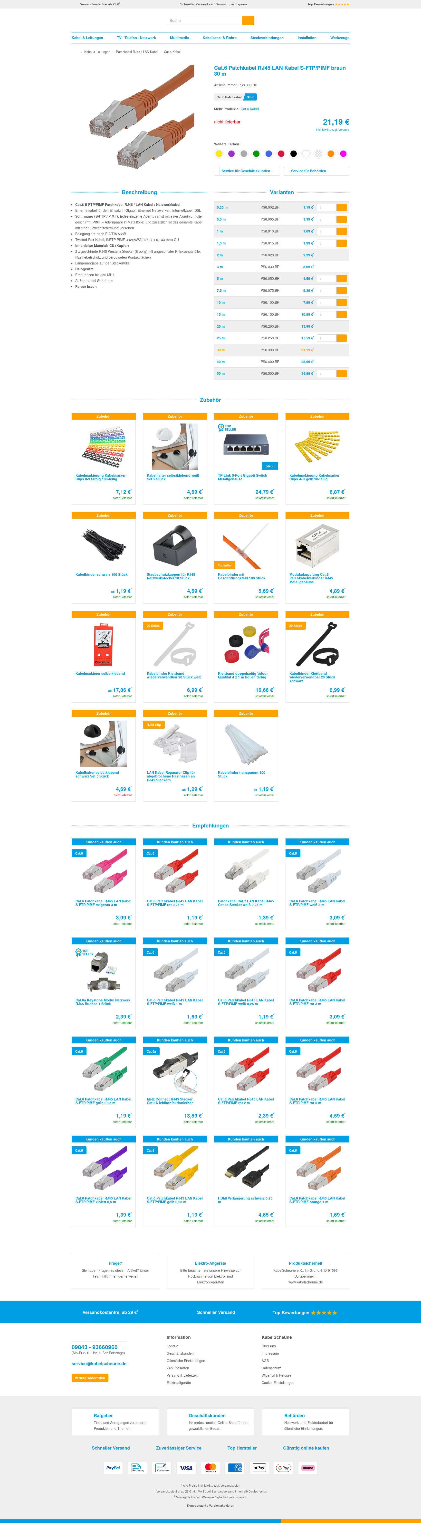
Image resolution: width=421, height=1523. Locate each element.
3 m (220, 266)
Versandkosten (230, 1485)
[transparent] (318, 154)
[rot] (281, 154)
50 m (221, 373)
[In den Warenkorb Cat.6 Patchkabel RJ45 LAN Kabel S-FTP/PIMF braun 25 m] (341, 338)
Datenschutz (271, 1367)
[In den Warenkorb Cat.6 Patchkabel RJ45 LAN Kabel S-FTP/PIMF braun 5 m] (341, 278)
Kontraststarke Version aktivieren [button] (210, 1505)
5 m (220, 278)
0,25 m (222, 207)
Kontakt (172, 1345)
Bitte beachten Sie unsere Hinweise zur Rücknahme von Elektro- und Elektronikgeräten (210, 1276)
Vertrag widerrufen (90, 1377)
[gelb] (219, 154)
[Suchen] (248, 20)
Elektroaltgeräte (179, 1382)
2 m (220, 254)
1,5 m (221, 243)
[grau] (244, 154)
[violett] (231, 154)
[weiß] (306, 154)
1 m (220, 231)
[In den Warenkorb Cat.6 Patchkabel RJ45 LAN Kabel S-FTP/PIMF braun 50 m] (341, 373)
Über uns (269, 1345)
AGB (265, 1360)
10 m (221, 302)
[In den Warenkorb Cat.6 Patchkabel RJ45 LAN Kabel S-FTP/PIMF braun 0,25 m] (341, 207)
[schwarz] (293, 154)
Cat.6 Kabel (250, 108)
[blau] (269, 154)
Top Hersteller (242, 1448)
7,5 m (221, 290)
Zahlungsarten (178, 1367)
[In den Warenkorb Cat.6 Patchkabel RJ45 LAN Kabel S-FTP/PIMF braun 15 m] (341, 314)
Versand (343, 129)
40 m (221, 361)
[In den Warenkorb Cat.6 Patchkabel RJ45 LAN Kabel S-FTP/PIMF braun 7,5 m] (341, 290)
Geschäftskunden (180, 1353)
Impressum (270, 1353)
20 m (221, 326)
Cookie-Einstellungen (278, 1382)
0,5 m (221, 219)
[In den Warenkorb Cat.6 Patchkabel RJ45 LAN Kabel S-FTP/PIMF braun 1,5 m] (341, 243)
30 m (221, 349)
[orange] (331, 154)
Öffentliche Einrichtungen (186, 1360)
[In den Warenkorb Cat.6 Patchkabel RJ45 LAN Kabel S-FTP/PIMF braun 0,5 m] (341, 219)
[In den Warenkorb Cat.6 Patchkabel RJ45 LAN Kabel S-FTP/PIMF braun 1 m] (341, 231)
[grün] (256, 154)
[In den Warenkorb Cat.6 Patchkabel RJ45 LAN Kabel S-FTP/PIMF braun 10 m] (341, 302)
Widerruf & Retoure (276, 1375)
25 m (221, 337)
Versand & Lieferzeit (182, 1375)
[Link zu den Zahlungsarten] (210, 1470)
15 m (221, 314)
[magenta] (343, 154)
